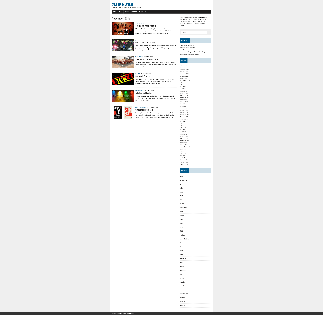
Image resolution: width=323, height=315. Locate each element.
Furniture (182, 215)
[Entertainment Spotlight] (123, 101)
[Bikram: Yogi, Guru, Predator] (123, 33)
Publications (139, 56)
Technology (182, 298)
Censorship (182, 204)
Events (127, 12)
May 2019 (183, 87)
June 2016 (183, 153)
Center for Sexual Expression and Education (193, 19)
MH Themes (131, 313)
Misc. (181, 247)
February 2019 (184, 93)
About (120, 12)
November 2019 (184, 76)
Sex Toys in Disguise (142, 76)
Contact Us (142, 12)
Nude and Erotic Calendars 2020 (147, 59)
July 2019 (182, 82)
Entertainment (139, 90)
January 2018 (184, 113)
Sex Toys (137, 73)
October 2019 (184, 78)
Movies (137, 23)
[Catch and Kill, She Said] (123, 117)
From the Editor (184, 50)
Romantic (182, 282)
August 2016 (183, 149)
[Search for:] (194, 32)
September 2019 (185, 80)
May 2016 (183, 156)
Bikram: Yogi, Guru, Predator (145, 25)
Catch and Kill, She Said (144, 109)
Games (181, 219)
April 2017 (183, 132)
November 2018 (184, 100)
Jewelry (137, 40)
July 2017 (182, 125)
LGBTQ (181, 231)
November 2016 (184, 143)
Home (114, 12)
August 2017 (183, 123)
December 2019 (184, 74)
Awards (181, 192)
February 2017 (184, 136)
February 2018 (184, 110)
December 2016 (184, 140)
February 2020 (184, 69)
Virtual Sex (182, 305)
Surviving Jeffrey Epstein (187, 47)
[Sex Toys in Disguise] (123, 84)
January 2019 (184, 95)
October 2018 (184, 102)
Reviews (142, 23)
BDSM (181, 196)
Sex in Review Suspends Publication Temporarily (194, 52)
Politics (182, 266)
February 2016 (184, 162)
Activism (182, 176)
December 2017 (184, 115)
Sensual (182, 286)
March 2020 (183, 67)
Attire (181, 188)
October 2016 (184, 145)
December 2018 (184, 97)
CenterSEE (134, 12)
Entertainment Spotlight (144, 92)
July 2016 (182, 151)
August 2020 (183, 65)
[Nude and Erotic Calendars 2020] (123, 67)
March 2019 (183, 91)
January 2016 (184, 164)
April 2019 (183, 89)
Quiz (181, 274)
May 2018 (183, 104)
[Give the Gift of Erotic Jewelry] (123, 50)
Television (182, 302)
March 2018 (183, 108)
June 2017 (183, 128)
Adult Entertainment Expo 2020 (189, 54)
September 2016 (185, 147)
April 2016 (183, 158)
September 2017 (185, 121)
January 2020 (184, 72)
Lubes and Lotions (184, 239)
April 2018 (183, 106)
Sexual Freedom (184, 294)
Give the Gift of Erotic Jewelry (146, 42)
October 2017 (184, 119)
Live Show (182, 235)
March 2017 (183, 134)
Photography (183, 258)
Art (180, 184)
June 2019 (183, 85)
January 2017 (184, 138)
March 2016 (183, 160)
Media (181, 243)
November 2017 (184, 117)
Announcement (183, 180)
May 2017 (183, 130)
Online (181, 255)
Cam (181, 200)
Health (181, 223)
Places (181, 262)
